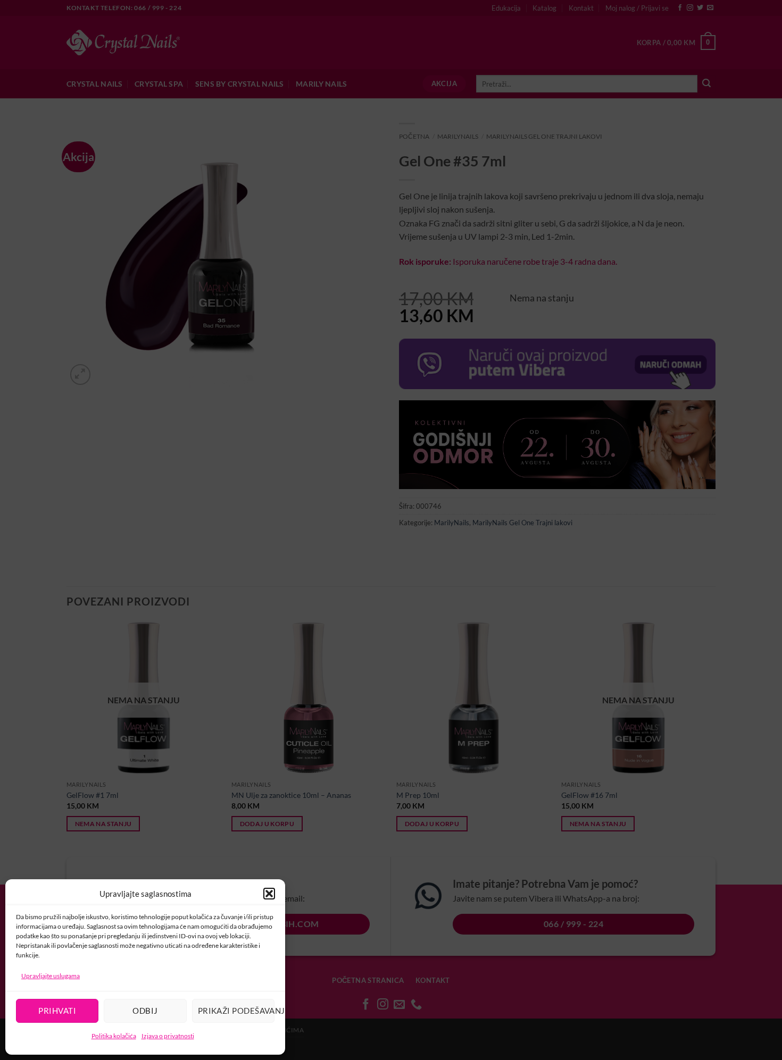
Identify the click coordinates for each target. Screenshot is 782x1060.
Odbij (144, 1010)
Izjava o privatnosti (168, 1036)
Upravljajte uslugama (50, 976)
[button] (269, 893)
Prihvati (57, 1010)
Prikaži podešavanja (236, 1010)
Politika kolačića (113, 1036)
